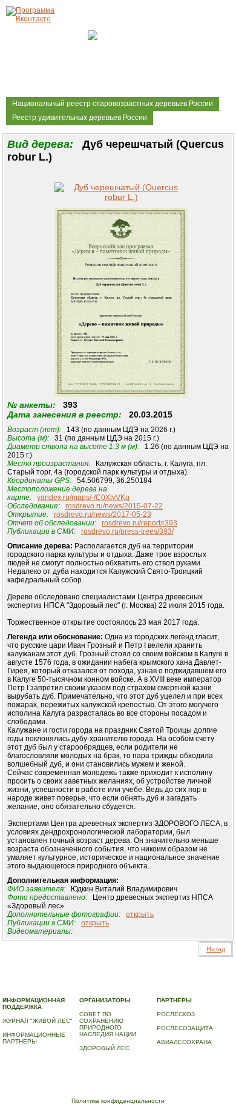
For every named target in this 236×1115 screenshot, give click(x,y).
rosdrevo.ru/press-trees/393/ (127, 531)
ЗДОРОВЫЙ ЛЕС (104, 1048)
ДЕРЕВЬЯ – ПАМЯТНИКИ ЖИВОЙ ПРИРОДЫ (112, 980)
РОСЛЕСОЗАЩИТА (185, 1028)
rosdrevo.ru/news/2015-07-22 (114, 506)
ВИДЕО (134, 987)
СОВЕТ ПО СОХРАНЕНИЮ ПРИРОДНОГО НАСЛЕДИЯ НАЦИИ (107, 1024)
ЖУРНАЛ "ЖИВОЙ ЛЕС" (37, 1020)
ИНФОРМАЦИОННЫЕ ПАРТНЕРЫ (33, 1038)
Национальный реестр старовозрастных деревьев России (112, 103)
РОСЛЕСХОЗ (176, 1014)
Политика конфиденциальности (118, 1100)
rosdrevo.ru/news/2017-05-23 (102, 514)
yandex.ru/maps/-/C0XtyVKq (83, 497)
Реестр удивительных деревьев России (79, 117)
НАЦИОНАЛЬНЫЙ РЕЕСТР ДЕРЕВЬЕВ (59, 987)
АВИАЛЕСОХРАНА (184, 1042)
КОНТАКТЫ (166, 987)
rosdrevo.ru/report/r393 (139, 523)
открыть (140, 914)
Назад (215, 949)
